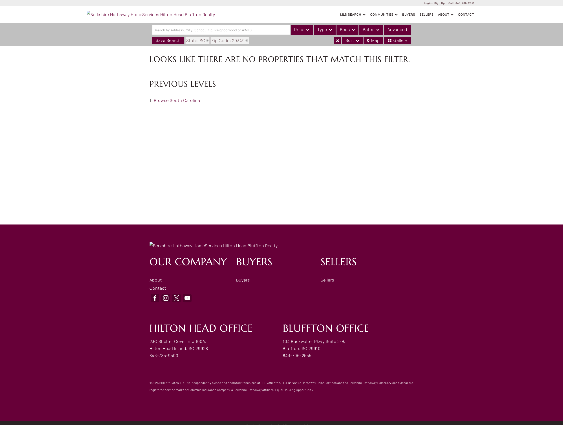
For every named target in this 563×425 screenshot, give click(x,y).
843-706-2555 (465, 3)
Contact (466, 14)
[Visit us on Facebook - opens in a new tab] (155, 298)
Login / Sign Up (434, 3)
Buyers (408, 14)
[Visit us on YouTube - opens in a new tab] (187, 298)
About (156, 280)
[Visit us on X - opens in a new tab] (176, 298)
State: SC (195, 40)
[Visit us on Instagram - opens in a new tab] (165, 298)
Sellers (427, 14)
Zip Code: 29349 (228, 40)
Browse (177, 100)
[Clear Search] (337, 40)
